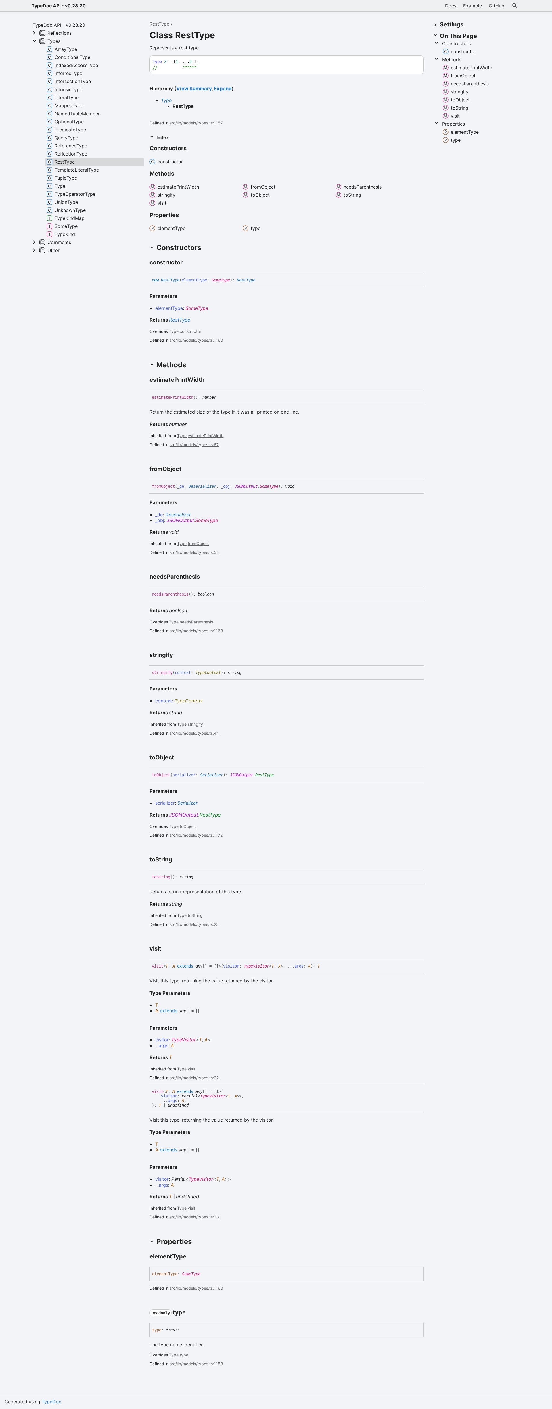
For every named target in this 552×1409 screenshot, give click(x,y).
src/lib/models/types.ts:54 (194, 552)
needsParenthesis (196, 621)
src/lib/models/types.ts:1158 (196, 1363)
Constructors (456, 43)
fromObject (198, 543)
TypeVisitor (256, 966)
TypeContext (208, 672)
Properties (453, 124)
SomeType (221, 280)
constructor (190, 331)
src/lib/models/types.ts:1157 (196, 122)
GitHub (496, 6)
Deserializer (202, 486)
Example (472, 6)
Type (166, 100)
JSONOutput (246, 486)
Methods (451, 59)
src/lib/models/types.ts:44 (194, 733)
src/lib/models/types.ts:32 (194, 1077)
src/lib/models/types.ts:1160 (196, 340)
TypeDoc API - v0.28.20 (59, 6)
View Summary (194, 88)
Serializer (211, 775)
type (184, 1354)
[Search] (514, 5)
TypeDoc (51, 1401)
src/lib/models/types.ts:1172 (196, 835)
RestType (159, 24)
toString (195, 915)
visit (191, 1068)
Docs (450, 6)
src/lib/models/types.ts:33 (194, 1216)
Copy (414, 61)
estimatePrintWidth (205, 435)
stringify (195, 724)
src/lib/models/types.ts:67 (194, 444)
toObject (188, 826)
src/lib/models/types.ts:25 (194, 924)
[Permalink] (192, 149)
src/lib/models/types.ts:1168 (196, 630)
